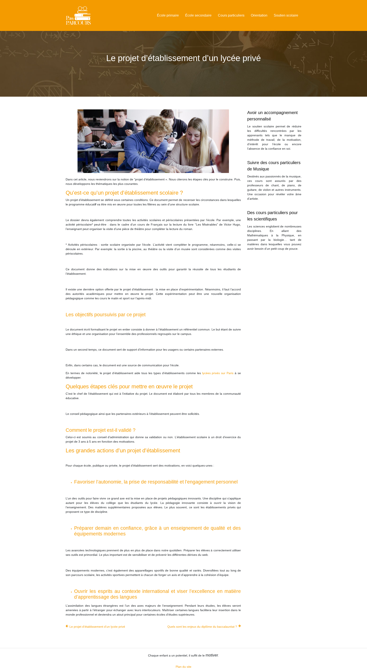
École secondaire (198, 15)
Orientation (259, 15)
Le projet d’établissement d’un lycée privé (97, 626)
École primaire (168, 15)
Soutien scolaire (286, 15)
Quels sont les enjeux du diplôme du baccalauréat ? (202, 626)
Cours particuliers (231, 15)
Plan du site (183, 666)
